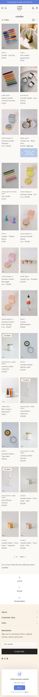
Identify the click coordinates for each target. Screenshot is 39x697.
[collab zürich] (19, 8)
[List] (36, 20)
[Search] (6, 8)
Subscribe (19, 652)
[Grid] (33, 20)
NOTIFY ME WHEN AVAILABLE (30, 152)
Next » (23, 557)
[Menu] (2, 8)
